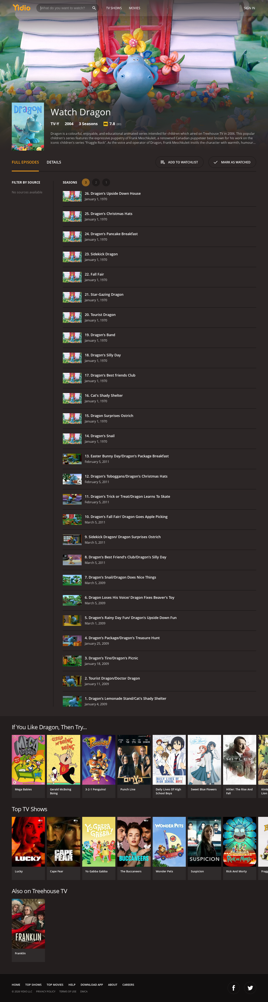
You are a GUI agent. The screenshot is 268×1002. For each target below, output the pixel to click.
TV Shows (114, 8)
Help (72, 985)
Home (16, 985)
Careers (128, 985)
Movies (134, 8)
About (112, 985)
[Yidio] (21, 8)
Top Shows (33, 985)
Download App (92, 985)
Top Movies (55, 985)
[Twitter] (250, 988)
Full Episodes (25, 162)
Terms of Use (67, 991)
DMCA (84, 991)
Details (54, 162)
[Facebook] (234, 988)
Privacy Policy (45, 991)
